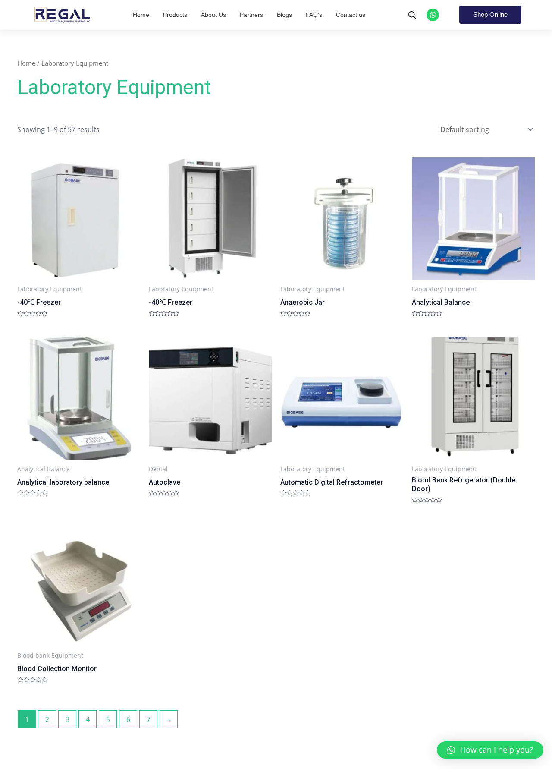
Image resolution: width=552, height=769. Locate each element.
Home (26, 63)
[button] (490, 750)
